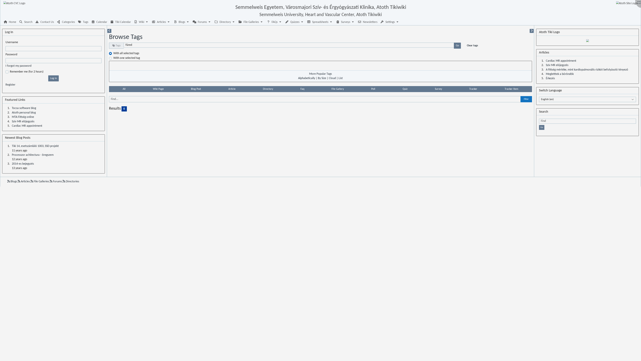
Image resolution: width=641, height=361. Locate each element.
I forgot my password (18, 66)
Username (12, 42)
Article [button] (232, 89)
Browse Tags (126, 37)
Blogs (14, 181)
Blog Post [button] (196, 89)
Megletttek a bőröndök (560, 74)
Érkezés (550, 78)
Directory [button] (268, 89)
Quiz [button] (405, 89)
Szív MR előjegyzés (23, 121)
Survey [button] (438, 89)
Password (11, 54)
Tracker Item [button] (511, 89)
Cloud (332, 78)
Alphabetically (306, 78)
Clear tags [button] (472, 45)
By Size (322, 78)
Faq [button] (302, 89)
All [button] (124, 89)
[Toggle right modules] (532, 31)
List (341, 78)
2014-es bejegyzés (23, 163)
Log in (53, 78)
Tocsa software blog (24, 108)
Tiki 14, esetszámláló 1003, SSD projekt (35, 146)
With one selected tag (126, 58)
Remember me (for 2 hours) (26, 71)
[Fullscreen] (639, 3)
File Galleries (41, 181)
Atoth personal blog (24, 112)
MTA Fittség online (23, 117)
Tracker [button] (473, 89)
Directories (72, 181)
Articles (25, 181)
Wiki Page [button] (158, 89)
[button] (141, 22)
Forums (57, 181)
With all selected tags (126, 53)
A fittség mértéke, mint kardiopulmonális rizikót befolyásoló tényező (587, 69)
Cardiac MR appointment (27, 126)
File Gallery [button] (338, 89)
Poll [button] (373, 89)
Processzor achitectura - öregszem (33, 155)
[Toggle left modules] (109, 31)
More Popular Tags (320, 74)
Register (10, 84)
